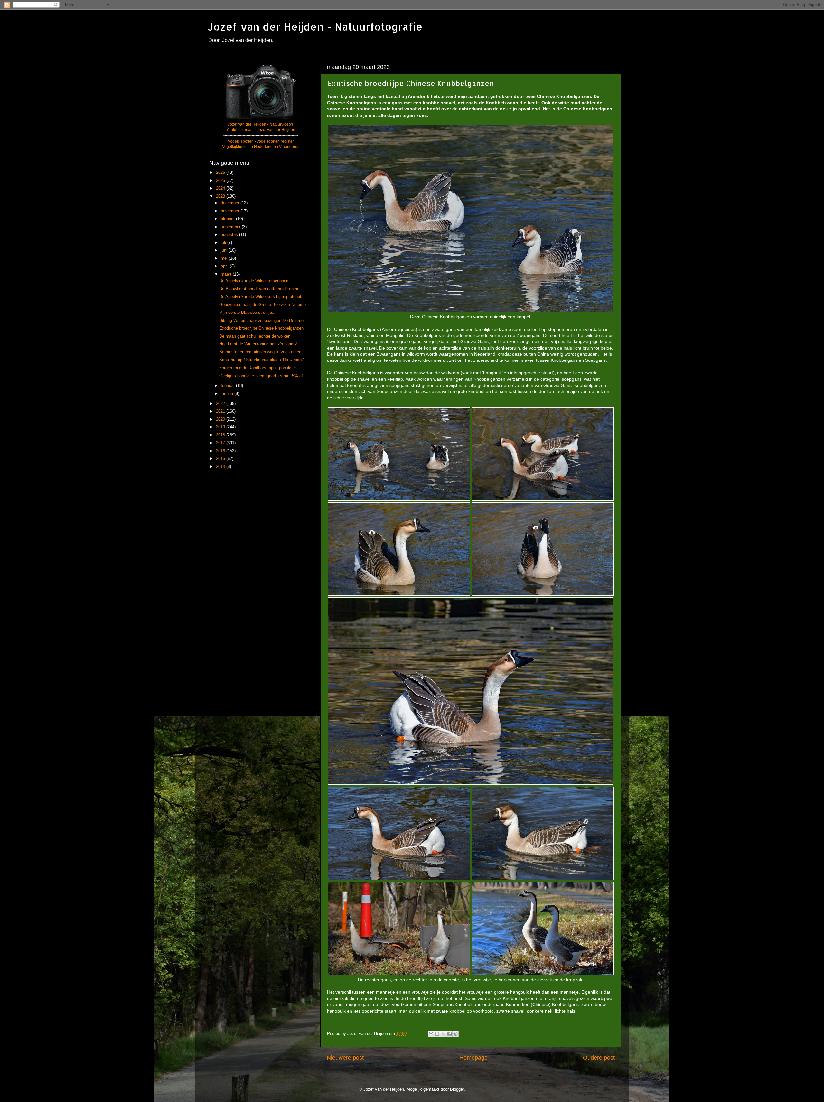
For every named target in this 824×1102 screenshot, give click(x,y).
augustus (230, 234)
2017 (221, 443)
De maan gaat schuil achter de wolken (254, 336)
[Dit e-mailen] (431, 1034)
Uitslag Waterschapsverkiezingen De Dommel (261, 320)
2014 (221, 466)
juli (224, 242)
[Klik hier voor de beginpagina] (260, 118)
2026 (221, 172)
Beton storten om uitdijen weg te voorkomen (260, 352)
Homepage (473, 1057)
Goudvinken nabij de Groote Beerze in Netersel (263, 305)
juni (225, 250)
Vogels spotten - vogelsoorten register (261, 141)
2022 (221, 403)
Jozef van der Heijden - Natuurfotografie (315, 26)
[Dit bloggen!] (437, 1034)
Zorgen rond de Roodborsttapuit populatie (257, 368)
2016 (221, 451)
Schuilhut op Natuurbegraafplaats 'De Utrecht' (261, 360)
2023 (221, 196)
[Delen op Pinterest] (455, 1034)
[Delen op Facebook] (449, 1034)
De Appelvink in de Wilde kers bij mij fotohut (260, 296)
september (231, 227)
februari (228, 385)
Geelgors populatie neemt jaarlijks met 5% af (261, 376)
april (225, 266)
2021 (221, 411)
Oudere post (599, 1057)
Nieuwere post (345, 1057)
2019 (221, 427)
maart (227, 274)
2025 (221, 180)
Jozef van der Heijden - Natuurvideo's (261, 124)
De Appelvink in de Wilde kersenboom (254, 281)
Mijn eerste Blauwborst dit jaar (247, 312)
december (230, 203)
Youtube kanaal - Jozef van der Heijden (260, 129)
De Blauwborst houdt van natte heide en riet (260, 289)
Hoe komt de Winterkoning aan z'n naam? (258, 344)
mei (225, 258)
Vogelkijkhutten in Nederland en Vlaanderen (261, 147)
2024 (221, 188)
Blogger (457, 1089)
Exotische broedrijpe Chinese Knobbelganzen (261, 328)
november (230, 211)
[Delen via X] (443, 1034)
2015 (221, 458)
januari (227, 393)
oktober (228, 219)
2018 (221, 435)
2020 (221, 419)
